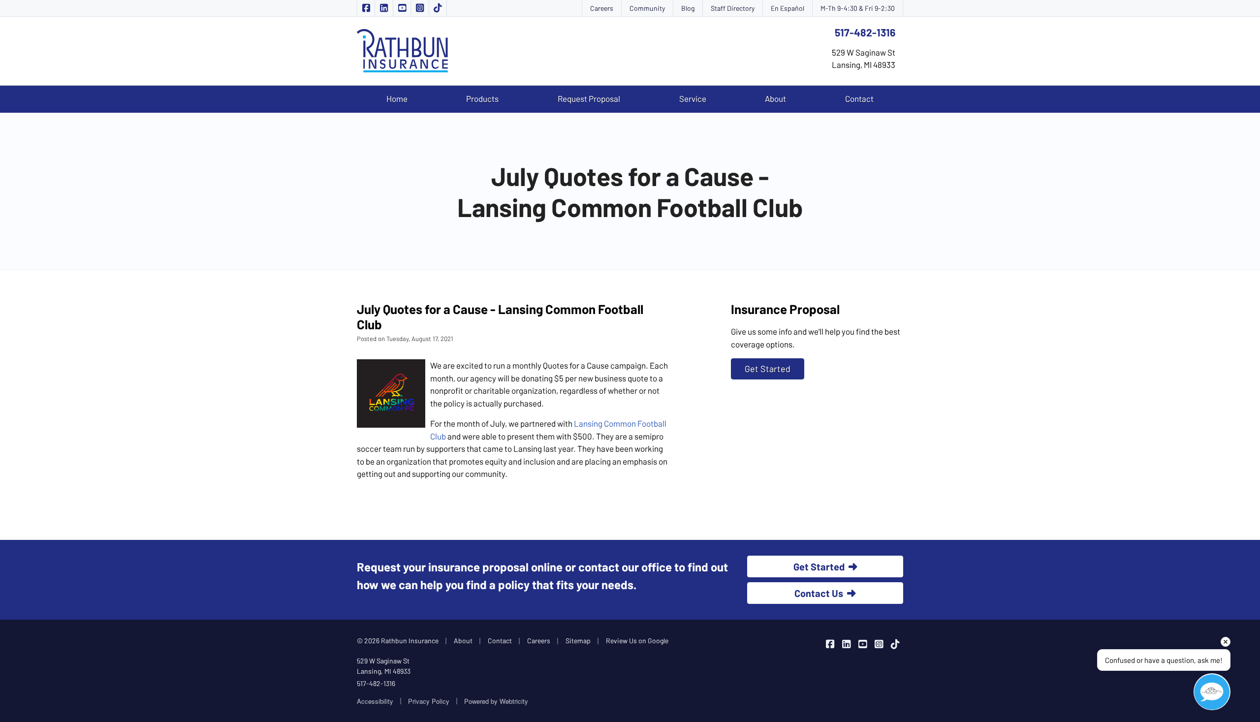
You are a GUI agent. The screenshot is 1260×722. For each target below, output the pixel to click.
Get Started (767, 368)
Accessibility (375, 701)
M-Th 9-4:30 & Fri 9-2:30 (857, 8)
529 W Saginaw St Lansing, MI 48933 (383, 666)
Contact (859, 98)
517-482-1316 (865, 32)
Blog (687, 8)
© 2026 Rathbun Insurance (398, 640)
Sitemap (578, 640)
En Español (787, 8)
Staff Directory (733, 8)
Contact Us (818, 593)
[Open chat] (1212, 691)
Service (692, 98)
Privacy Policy (428, 701)
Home (397, 98)
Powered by (496, 701)
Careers (601, 8)
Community (647, 8)
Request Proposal (589, 98)
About (775, 98)
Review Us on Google (637, 640)
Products (482, 98)
